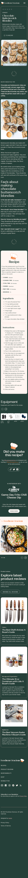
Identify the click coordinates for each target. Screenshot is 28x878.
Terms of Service (6, 868)
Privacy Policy (23, 838)
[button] (24, 3)
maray (10, 861)
